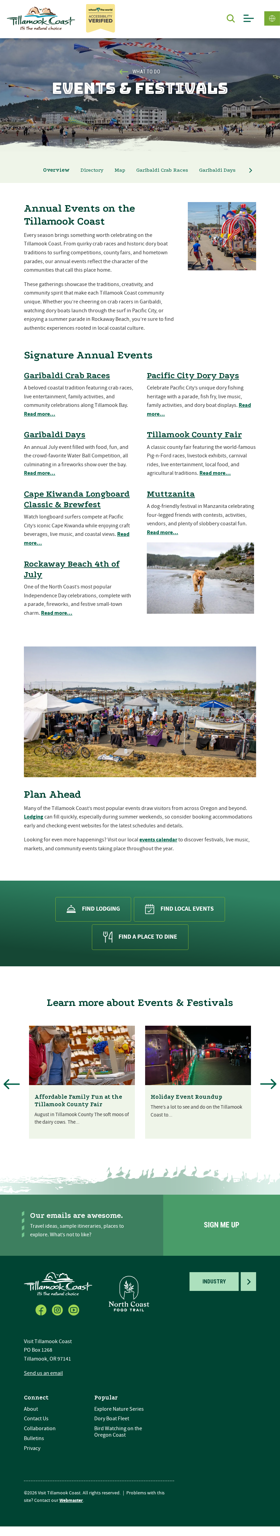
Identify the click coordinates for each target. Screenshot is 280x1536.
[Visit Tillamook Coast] (41, 18)
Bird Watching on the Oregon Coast (118, 1431)
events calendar (158, 839)
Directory (92, 170)
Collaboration (40, 1428)
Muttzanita (171, 494)
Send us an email (43, 1373)
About (31, 1409)
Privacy (32, 1448)
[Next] (268, 1084)
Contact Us (36, 1418)
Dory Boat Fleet (111, 1418)
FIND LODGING (101, 909)
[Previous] (11, 1084)
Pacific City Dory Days (193, 375)
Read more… (39, 414)
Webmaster (71, 1500)
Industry (214, 1281)
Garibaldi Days (217, 170)
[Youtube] (74, 1308)
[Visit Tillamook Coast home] (58, 1283)
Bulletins (34, 1438)
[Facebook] (42, 1308)
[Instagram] (58, 1308)
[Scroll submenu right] (250, 170)
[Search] (231, 18)
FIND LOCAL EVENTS (187, 909)
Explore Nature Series (119, 1409)
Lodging (33, 817)
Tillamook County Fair (194, 434)
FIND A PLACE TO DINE (147, 937)
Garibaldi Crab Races (162, 170)
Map (119, 170)
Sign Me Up (221, 1225)
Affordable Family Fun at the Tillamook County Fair (78, 1101)
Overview (56, 170)
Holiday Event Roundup (186, 1097)
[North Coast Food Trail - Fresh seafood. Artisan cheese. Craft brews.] (129, 1293)
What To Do (146, 72)
